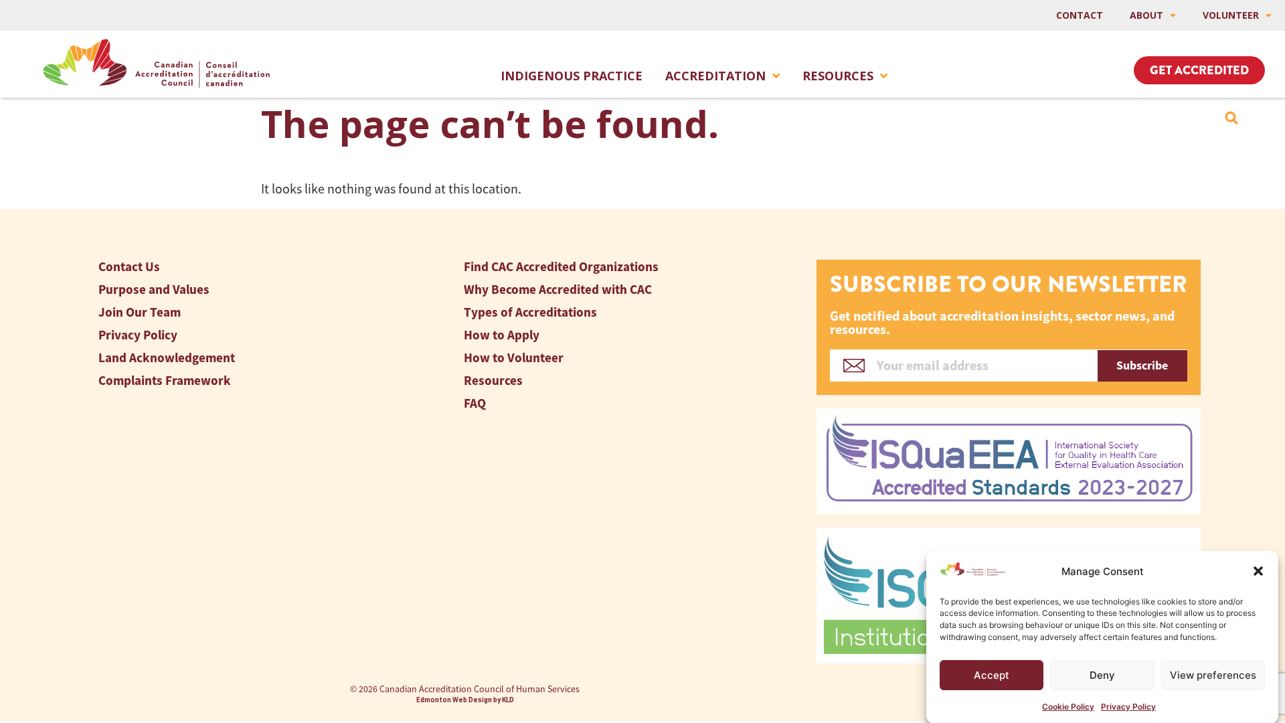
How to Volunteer (514, 357)
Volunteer (1231, 15)
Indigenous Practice (571, 76)
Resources (837, 76)
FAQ (475, 403)
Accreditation (715, 76)
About (1146, 15)
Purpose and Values (153, 289)
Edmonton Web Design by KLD (465, 700)
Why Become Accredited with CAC (558, 289)
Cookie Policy (1068, 706)
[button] (1258, 571)
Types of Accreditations (530, 312)
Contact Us (129, 266)
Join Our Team (139, 312)
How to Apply (501, 335)
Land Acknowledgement (166, 357)
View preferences (1213, 675)
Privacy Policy (1128, 706)
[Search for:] (1231, 117)
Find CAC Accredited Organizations (561, 266)
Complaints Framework (164, 380)
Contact (1079, 15)
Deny (1102, 675)
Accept (991, 675)
